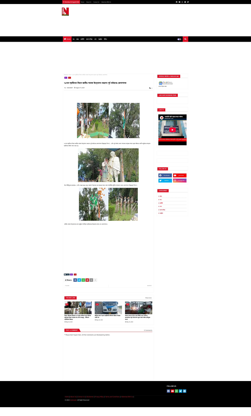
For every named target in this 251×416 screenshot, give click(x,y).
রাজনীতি (82, 39)
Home (83, 2)
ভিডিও (105, 39)
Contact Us (81, 397)
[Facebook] (75, 280)
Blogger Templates (79, 404)
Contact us (96, 2)
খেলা (95, 39)
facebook (167, 175)
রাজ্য (77, 39)
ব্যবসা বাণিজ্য (89, 39)
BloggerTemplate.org (103, 404)
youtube (181, 175)
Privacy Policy (99, 397)
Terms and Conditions (112, 397)
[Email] (91, 280)
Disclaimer (89, 397)
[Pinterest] (87, 280)
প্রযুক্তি (100, 39)
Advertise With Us (106, 2)
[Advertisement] (153, 19)
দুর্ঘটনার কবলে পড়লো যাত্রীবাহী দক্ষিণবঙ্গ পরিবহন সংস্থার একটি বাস (107, 316)
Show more (148, 298)
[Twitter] (79, 280)
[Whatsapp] (83, 280)
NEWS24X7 (73, 400)
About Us (89, 2)
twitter (166, 180)
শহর (73, 39)
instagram (181, 180)
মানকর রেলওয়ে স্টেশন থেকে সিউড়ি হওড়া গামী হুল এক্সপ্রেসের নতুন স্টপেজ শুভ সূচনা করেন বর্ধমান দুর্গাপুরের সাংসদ (137, 317)
